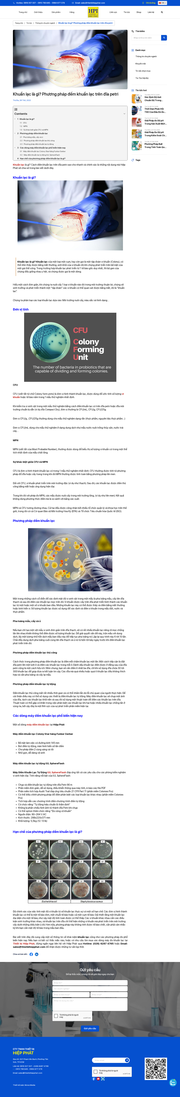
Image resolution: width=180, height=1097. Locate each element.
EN (164, 8)
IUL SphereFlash (56, 772)
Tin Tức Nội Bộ (142, 78)
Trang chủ (23, 12)
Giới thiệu (38, 12)
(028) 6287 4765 (41, 1066)
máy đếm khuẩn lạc (38, 724)
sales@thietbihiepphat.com (93, 3)
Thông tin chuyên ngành (45, 23)
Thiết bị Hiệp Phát (24, 943)
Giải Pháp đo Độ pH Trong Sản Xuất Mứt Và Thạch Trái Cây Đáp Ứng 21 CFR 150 (155, 122)
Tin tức (29, 23)
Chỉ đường (150, 3)
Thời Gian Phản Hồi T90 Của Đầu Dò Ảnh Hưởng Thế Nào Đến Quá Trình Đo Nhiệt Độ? (155, 111)
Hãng (72, 12)
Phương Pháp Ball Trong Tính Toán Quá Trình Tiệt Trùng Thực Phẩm (156, 146)
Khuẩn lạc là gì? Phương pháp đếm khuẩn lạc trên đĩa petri (85, 23)
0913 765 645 (44, 3)
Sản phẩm (56, 12)
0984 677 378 (58, 3)
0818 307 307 (30, 3)
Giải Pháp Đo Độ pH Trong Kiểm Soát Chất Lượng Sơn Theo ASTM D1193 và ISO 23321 (156, 134)
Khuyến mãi (140, 63)
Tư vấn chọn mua (142, 71)
